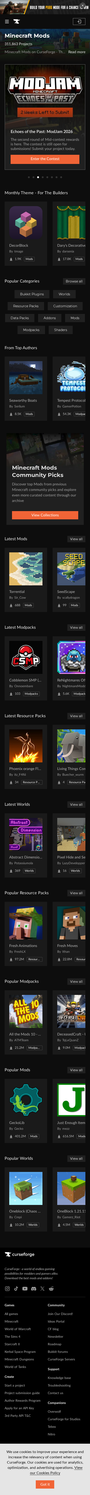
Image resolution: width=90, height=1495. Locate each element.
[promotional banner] (45, 7)
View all (76, 539)
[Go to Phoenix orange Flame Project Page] (26, 757)
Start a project (15, 1385)
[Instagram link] (7, 1288)
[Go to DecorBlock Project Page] (26, 234)
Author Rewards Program (23, 1400)
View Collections (45, 515)
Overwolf (54, 1411)
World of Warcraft (18, 1329)
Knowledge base (59, 1378)
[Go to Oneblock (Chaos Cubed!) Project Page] (26, 1199)
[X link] (42, 1288)
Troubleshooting (59, 1385)
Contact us (55, 1393)
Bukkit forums (58, 1352)
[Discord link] (33, 1288)
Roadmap (54, 1344)
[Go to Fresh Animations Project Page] (26, 934)
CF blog (53, 1329)
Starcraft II (12, 1344)
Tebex (52, 1427)
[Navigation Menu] (7, 21)
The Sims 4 (12, 1336)
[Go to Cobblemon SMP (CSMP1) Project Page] (26, 668)
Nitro (51, 1434)
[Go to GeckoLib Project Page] (26, 1111)
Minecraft (11, 1321)
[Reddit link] (51, 1288)
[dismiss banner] (82, 5)
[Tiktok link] (16, 1288)
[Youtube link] (25, 1288)
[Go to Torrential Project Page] (26, 580)
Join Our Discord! (60, 1314)
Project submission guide (22, 1393)
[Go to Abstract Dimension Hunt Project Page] (26, 845)
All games (11, 1314)
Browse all (74, 281)
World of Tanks (15, 1367)
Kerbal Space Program (20, 1352)
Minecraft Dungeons (19, 1359)
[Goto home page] (16, 21)
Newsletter (55, 1336)
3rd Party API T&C (18, 1415)
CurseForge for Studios (64, 1419)
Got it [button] (45, 1484)
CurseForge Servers (61, 1359)
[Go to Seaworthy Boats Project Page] (26, 389)
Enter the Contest (45, 159)
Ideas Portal (56, 1321)
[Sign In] (79, 21)
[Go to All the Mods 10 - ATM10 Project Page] (26, 1022)
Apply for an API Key (19, 1408)
